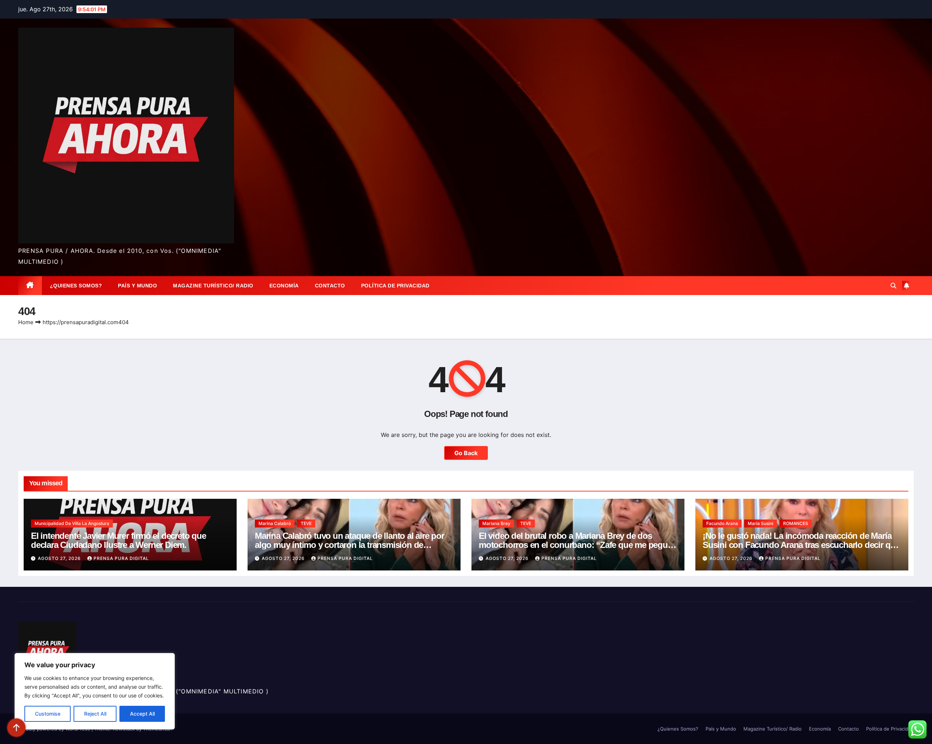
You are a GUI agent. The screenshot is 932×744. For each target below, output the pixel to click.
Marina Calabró (274, 523)
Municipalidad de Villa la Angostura (72, 523)
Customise (47, 714)
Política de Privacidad (395, 286)
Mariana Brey (496, 523)
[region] (95, 691)
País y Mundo (137, 286)
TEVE (306, 523)
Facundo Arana (722, 523)
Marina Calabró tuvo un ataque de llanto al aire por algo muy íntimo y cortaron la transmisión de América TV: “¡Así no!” (349, 545)
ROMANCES (795, 523)
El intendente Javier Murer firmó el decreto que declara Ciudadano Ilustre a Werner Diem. (118, 540)
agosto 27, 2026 (60, 558)
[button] (893, 285)
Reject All (95, 714)
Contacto (330, 286)
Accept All (142, 714)
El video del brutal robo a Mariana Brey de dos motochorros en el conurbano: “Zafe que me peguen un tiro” (578, 545)
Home (25, 322)
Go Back (466, 453)
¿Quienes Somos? (76, 286)
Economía (284, 286)
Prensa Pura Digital (121, 558)
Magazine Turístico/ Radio (213, 286)
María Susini (760, 523)
